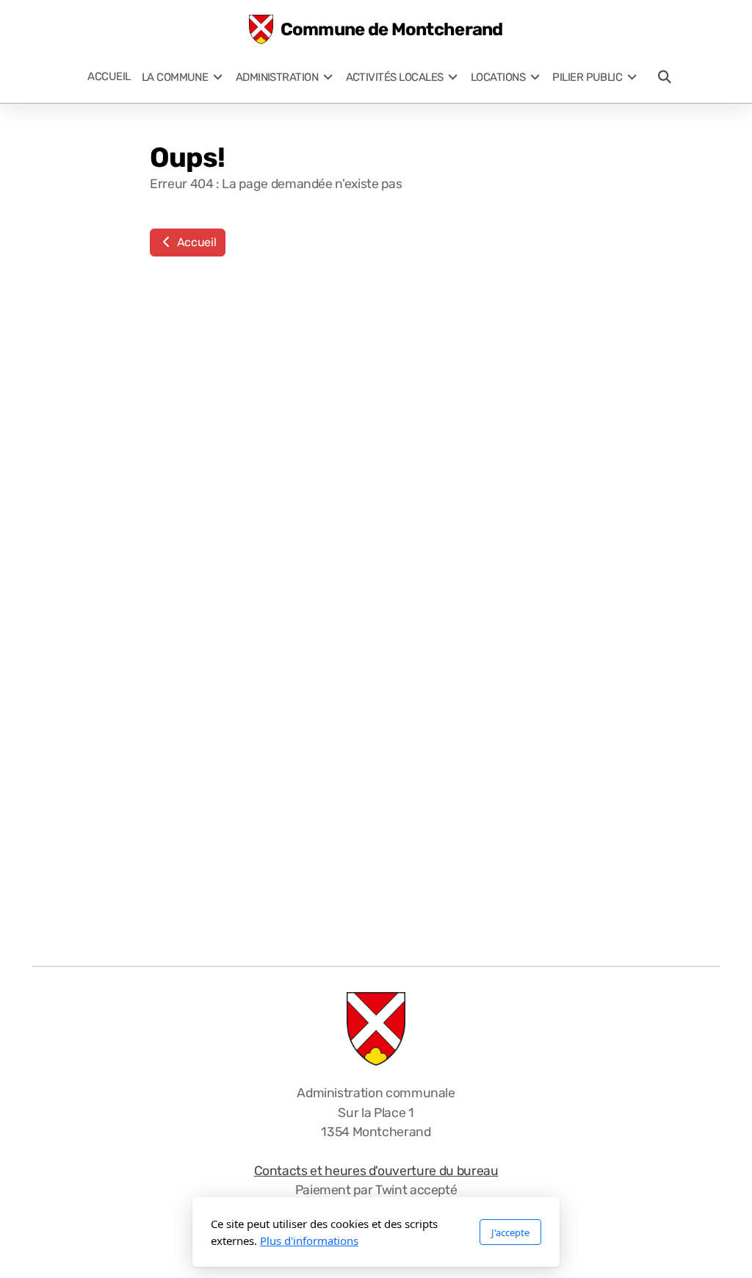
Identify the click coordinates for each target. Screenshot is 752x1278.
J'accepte (510, 1232)
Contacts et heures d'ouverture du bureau (376, 1170)
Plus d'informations (309, 1240)
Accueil (195, 242)
